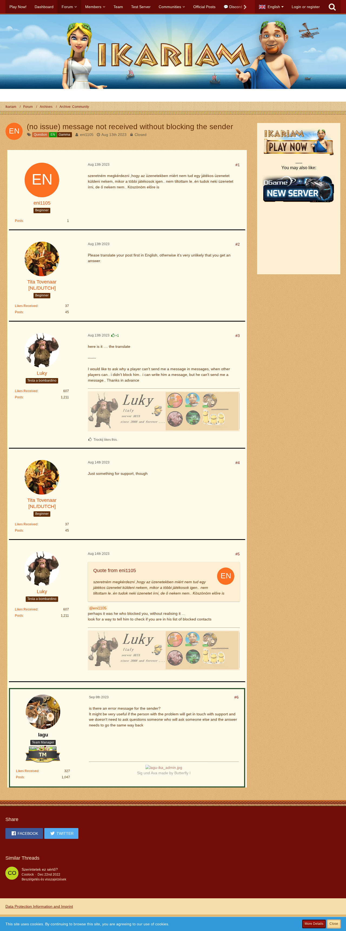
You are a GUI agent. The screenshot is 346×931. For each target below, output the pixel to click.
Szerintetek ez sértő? (40, 869)
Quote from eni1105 (114, 570)
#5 (237, 554)
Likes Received (26, 306)
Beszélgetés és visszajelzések (44, 879)
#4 (237, 463)
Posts (19, 221)
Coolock (28, 874)
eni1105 (87, 134)
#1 (237, 165)
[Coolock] (11, 874)
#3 (237, 335)
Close (334, 924)
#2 (237, 244)
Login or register (306, 7)
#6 (236, 697)
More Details (314, 924)
